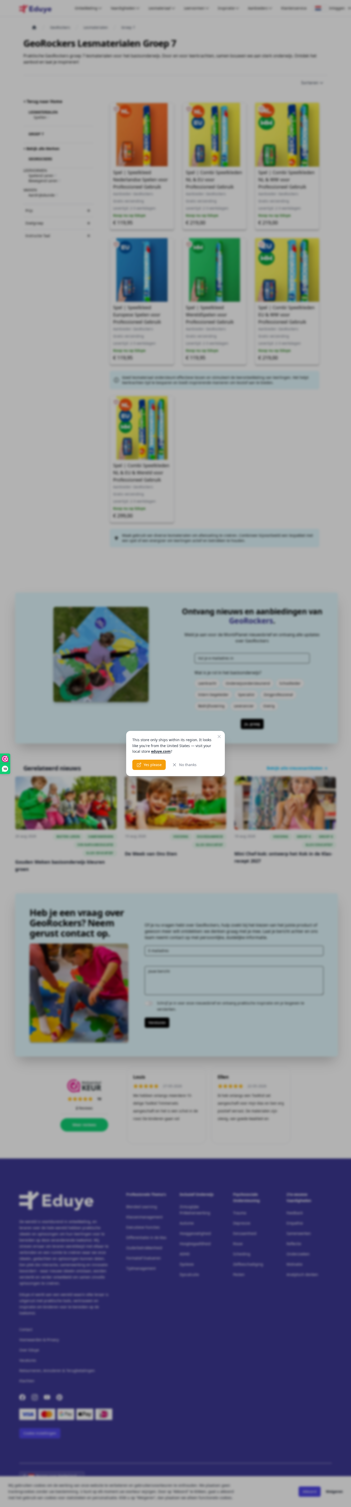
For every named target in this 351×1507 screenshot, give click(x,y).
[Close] (219, 736)
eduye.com (161, 751)
